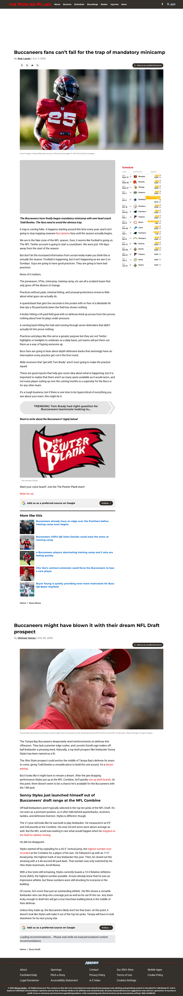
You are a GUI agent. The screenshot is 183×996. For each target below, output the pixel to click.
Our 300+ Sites (125, 969)
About (23, 969)
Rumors (67, 4)
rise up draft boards (100, 779)
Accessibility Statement (64, 980)
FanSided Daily (28, 975)
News (57, 4)
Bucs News (35, 603)
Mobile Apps (155, 969)
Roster (104, 4)
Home (23, 603)
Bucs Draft (34, 949)
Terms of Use (124, 975)
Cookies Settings (126, 980)
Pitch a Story (58, 975)
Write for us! (27, 493)
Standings (92, 4)
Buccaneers (63, 233)
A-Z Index (94, 980)
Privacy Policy (97, 975)
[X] (168, 4)
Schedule (79, 4)
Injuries (114, 4)
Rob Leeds (24, 58)
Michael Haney (27, 638)
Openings (56, 969)
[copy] (37, 65)
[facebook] (162, 4)
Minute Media (20, 988)
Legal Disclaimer (29, 980)
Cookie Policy (155, 975)
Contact (94, 969)
